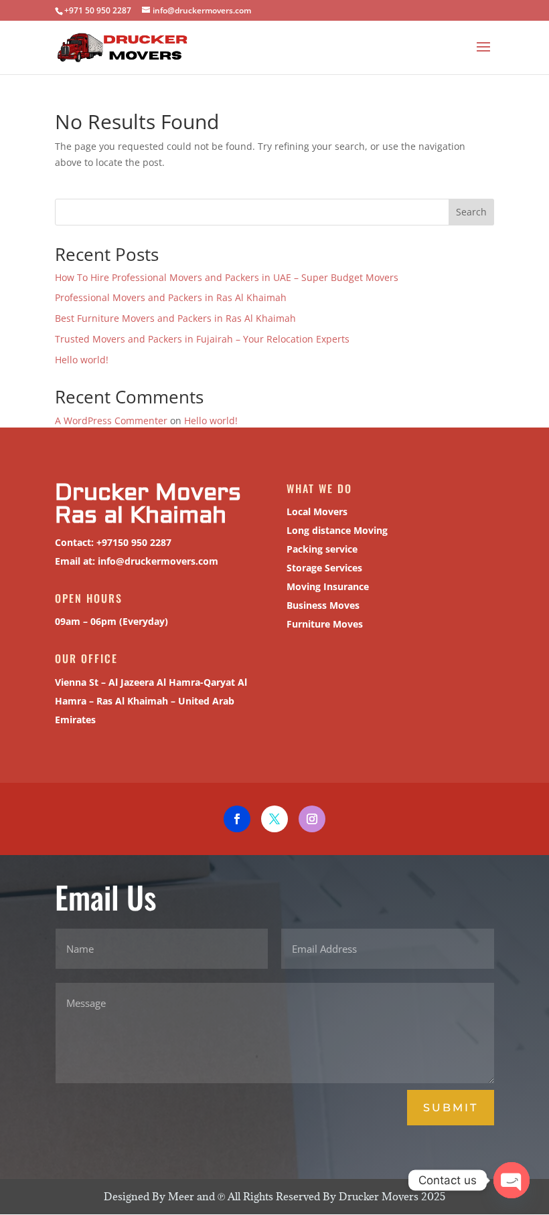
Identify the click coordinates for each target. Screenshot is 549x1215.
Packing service (322, 549)
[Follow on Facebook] (237, 819)
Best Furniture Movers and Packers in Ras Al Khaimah (175, 318)
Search (471, 211)
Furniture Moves (325, 624)
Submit (450, 1107)
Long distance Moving (337, 530)
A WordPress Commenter (111, 420)
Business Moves (323, 605)
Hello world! (81, 359)
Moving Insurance (328, 586)
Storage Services (324, 567)
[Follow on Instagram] (312, 819)
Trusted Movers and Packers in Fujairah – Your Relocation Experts (202, 339)
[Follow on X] (274, 819)
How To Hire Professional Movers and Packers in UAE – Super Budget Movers (226, 277)
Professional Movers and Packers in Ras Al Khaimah (171, 297)
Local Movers (317, 511)
